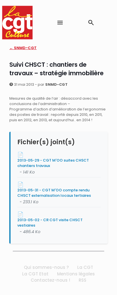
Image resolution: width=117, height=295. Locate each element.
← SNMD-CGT (23, 48)
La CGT (85, 267)
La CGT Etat (35, 274)
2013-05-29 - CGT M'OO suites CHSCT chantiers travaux (53, 163)
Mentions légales (76, 274)
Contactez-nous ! (50, 280)
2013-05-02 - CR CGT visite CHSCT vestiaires (50, 222)
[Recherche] (91, 22)
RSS (82, 280)
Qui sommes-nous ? (46, 267)
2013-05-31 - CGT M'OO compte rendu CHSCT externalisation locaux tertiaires (54, 192)
